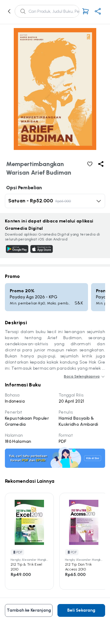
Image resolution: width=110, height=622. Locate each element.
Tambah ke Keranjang (29, 610)
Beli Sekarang (81, 610)
